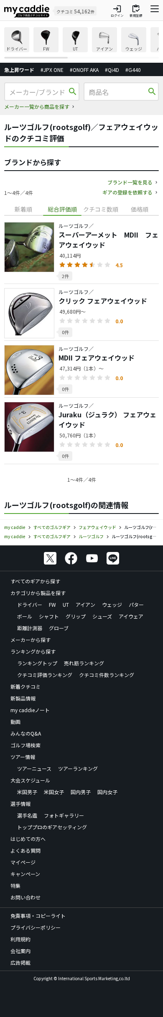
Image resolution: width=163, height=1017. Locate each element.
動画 (15, 721)
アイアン (85, 604)
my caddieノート (30, 709)
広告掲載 (20, 962)
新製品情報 (23, 698)
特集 (15, 885)
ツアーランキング (78, 768)
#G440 (133, 69)
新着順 (23, 209)
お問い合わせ (25, 897)
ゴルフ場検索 (25, 745)
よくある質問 (25, 850)
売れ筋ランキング (84, 663)
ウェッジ (112, 604)
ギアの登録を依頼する (127, 192)
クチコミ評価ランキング (44, 674)
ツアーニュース (34, 768)
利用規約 (20, 939)
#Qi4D (112, 69)
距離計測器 (29, 627)
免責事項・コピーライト (38, 915)
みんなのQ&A (25, 733)
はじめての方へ (28, 838)
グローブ (59, 627)
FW (52, 604)
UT (66, 604)
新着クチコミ (25, 686)
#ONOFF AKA (84, 69)
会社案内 (20, 950)
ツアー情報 (22, 756)
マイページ (23, 862)
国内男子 (81, 791)
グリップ (76, 616)
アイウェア (131, 616)
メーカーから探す (30, 639)
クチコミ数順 (100, 209)
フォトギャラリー (64, 815)
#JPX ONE (52, 69)
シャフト (49, 616)
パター (136, 604)
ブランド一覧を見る (130, 182)
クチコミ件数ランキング (106, 674)
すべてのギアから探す (35, 581)
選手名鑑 (27, 815)
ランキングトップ (37, 663)
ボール (24, 616)
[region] (81, 43)
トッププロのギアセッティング (52, 826)
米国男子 (27, 791)
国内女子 (107, 791)
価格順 (139, 209)
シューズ (102, 616)
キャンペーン (25, 873)
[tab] (23, 209)
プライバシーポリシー (35, 927)
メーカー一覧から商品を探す (36, 106)
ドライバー (29, 604)
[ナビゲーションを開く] (154, 11)
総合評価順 (62, 209)
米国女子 (54, 791)
